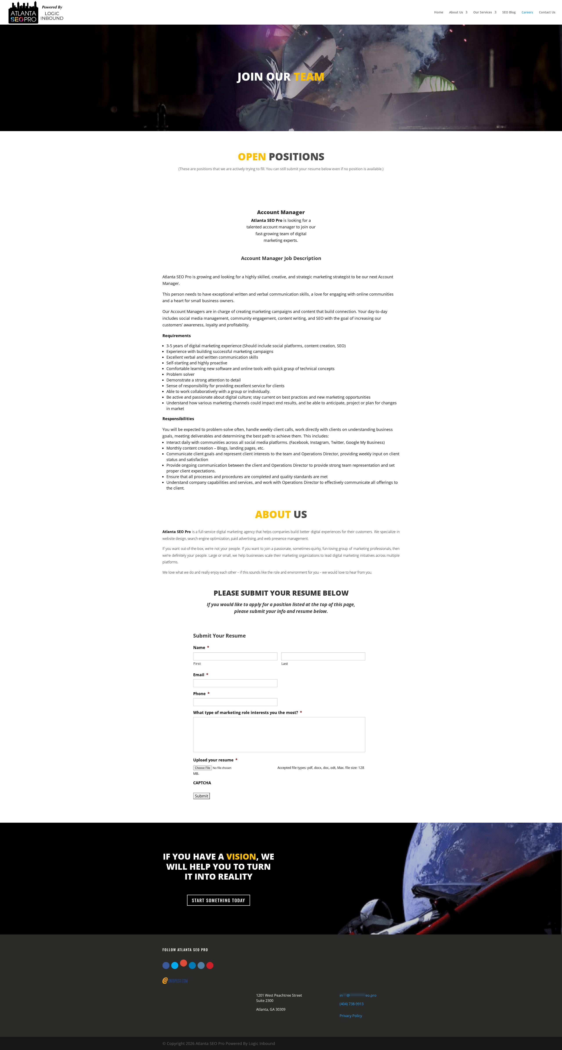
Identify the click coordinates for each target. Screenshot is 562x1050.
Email (200, 674)
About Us (456, 12)
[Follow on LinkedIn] (192, 965)
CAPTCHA (202, 782)
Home (438, 12)
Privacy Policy (351, 1015)
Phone (201, 693)
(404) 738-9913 (352, 1003)
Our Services (482, 12)
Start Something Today (218, 900)
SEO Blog (509, 12)
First (197, 663)
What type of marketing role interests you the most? (247, 712)
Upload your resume (215, 760)
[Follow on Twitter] (174, 965)
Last (284, 663)
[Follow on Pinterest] (209, 965)
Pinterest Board (297, 969)
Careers (527, 12)
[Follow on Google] (183, 963)
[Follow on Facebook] (165, 965)
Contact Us (547, 12)
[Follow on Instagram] (201, 965)
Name (201, 647)
